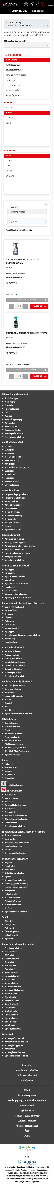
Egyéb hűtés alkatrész (14, 785)
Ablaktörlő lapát (11, 398)
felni (28, 25)
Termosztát (9, 778)
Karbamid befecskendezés (15, 804)
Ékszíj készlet (10, 839)
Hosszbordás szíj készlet (14, 846)
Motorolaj (9, 613)
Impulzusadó (10, 586)
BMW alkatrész (11, 955)
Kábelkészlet (10, 692)
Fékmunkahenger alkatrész (16, 747)
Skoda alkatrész (11, 1011)
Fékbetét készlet (11, 610)
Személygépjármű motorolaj (16, 883)
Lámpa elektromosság (14, 696)
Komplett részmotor (13, 504)
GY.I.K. (27, 1135)
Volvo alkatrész (11, 1021)
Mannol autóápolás (13, 456)
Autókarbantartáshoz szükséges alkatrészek (23, 603)
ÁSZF (27, 1130)
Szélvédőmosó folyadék (14, 873)
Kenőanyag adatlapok (26, 1075)
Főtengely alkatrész (13, 556)
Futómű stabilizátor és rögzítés (17, 552)
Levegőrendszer (11, 508)
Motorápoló (9, 453)
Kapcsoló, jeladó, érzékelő (15, 685)
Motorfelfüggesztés (12, 511)
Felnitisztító (10, 477)
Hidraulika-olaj (11, 894)
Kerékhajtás (10, 422)
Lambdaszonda (11, 822)
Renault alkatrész (12, 1004)
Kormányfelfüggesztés (14, 1045)
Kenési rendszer (11, 501)
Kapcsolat (37, 10)
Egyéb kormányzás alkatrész (16, 1055)
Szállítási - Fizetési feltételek (27, 1115)
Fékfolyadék (10, 866)
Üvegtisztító (10, 470)
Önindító (8, 703)
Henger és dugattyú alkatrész (17, 494)
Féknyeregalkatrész (13, 737)
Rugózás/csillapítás (13, 429)
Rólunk (27, 1090)
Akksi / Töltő (10, 401)
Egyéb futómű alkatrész (14, 559)
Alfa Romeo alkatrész (13, 948)
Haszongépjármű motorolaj (16, 887)
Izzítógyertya (10, 572)
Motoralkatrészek (10, 490)
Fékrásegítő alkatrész (13, 740)
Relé (6, 706)
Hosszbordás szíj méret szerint (17, 842)
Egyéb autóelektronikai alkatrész (18, 713)
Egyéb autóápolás (12, 484)
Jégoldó (8, 876)
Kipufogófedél (10, 812)
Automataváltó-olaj (13, 901)
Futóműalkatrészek (11, 535)
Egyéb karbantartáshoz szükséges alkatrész (22, 635)
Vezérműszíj (10, 638)
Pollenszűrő (9, 620)
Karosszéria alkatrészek (13, 647)
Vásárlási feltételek (27, 1120)
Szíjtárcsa (8, 849)
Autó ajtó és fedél (12, 655)
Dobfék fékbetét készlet (14, 606)
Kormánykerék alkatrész (15, 1052)
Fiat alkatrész (10, 965)
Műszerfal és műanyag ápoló (17, 467)
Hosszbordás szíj (11, 642)
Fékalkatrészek (9, 719)
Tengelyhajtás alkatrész (14, 436)
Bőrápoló (8, 446)
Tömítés (8, 525)
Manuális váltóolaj (12, 897)
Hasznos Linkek (27, 1105)
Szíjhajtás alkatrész (12, 522)
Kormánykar (10, 1048)
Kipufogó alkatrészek (12, 790)
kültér (21, 25)
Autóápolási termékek (12, 442)
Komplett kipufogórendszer (16, 815)
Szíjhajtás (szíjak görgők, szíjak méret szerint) (23, 831)
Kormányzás (8, 1034)
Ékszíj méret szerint (13, 835)
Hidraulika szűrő (11, 935)
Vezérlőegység (10, 710)
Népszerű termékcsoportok (15, 394)
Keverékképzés (11, 426)
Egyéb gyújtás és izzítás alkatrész (18, 597)
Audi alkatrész (10, 951)
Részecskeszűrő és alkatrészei (17, 819)
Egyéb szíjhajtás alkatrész (15, 853)
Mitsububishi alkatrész (14, 990)
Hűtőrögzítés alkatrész (14, 658)
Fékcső (7, 730)
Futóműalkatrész (12, 408)
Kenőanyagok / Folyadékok (15, 858)
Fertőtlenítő (10, 869)
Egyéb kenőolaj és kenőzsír (16, 911)
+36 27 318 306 (18, 10)
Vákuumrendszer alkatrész (16, 593)
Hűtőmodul (9, 763)
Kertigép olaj (10, 890)
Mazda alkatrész (11, 983)
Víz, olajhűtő (10, 774)
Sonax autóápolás (12, 460)
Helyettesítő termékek (26, 299)
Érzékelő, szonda (11, 797)
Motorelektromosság (13, 515)
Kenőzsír (8, 908)
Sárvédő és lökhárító (13, 669)
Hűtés (5, 760)
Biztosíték (9, 405)
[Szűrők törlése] (45, 204)
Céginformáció (27, 1110)
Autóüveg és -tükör (13, 672)
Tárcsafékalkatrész (12, 726)
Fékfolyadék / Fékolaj (13, 733)
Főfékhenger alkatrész (14, 744)
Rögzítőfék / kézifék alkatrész (17, 751)
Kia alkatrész (10, 979)
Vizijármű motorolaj (13, 904)
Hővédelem (9, 801)
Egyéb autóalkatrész (13, 1028)
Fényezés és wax (12, 481)
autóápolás (11, 25)
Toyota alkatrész (11, 1018)
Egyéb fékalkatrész (12, 754)
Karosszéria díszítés (13, 651)
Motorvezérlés (10, 518)
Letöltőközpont (27, 1080)
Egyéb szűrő (9, 938)
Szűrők (5, 917)
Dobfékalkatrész (11, 723)
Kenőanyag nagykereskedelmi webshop (27, 1100)
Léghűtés (8, 770)
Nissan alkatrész (11, 993)
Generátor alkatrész (13, 689)
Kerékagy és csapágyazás (15, 542)
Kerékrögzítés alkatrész (14, 538)
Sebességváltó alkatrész (14, 433)
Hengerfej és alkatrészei (15, 497)
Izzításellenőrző (11, 590)
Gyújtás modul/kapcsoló (15, 576)
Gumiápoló (9, 449)
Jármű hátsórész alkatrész (15, 665)
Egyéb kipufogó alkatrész (15, 826)
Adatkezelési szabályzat (27, 1125)
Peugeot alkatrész (12, 1000)
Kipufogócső (10, 794)
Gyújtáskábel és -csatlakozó (16, 583)
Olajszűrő (8, 617)
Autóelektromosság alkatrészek (17, 681)
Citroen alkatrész (12, 958)
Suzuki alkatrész (11, 1014)
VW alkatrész (10, 1025)
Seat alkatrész (10, 1007)
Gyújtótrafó (9, 579)
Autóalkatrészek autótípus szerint (18, 944)
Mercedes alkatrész (13, 986)
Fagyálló (8, 862)
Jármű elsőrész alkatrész (15, 662)
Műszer (8, 699)
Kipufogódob (10, 808)
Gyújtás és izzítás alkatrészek (15, 565)
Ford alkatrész (10, 969)
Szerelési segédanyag (13, 419)
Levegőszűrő (10, 624)
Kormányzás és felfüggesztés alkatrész (20, 545)
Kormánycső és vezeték (14, 1038)
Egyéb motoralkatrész (13, 529)
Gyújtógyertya (10, 569)
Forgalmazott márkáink (27, 1070)
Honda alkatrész (11, 972)
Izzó (6, 412)
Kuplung (8, 415)
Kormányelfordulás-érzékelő (16, 1041)
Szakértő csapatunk (27, 1095)
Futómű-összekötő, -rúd (14, 549)
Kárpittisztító (10, 463)
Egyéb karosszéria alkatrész (16, 676)
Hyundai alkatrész (12, 976)
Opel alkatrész (10, 997)
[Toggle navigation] (50, 4)
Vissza (45, 25)
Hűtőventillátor (11, 767)
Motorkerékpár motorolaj (15, 880)
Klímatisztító (10, 474)
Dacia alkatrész (11, 962)
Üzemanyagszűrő (12, 628)
